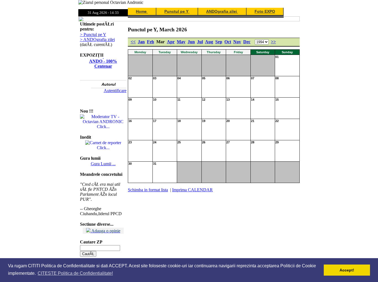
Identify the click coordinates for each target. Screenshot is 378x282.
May (181, 41)
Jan (141, 41)
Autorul (109, 84)
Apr (171, 41)
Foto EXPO (265, 11)
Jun (191, 41)
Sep (218, 41)
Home (142, 11)
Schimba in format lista (148, 189)
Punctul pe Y (177, 11)
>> (273, 41)
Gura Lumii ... (103, 163)
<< (133, 41)
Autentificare (115, 90)
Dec (246, 41)
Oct (227, 41)
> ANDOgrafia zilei (97, 39)
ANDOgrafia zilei (222, 11)
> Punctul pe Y (93, 34)
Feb (150, 41)
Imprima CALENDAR (192, 189)
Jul (200, 41)
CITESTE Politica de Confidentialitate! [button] (75, 273)
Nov (237, 41)
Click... (103, 126)
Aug (209, 41)
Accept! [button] (347, 270)
